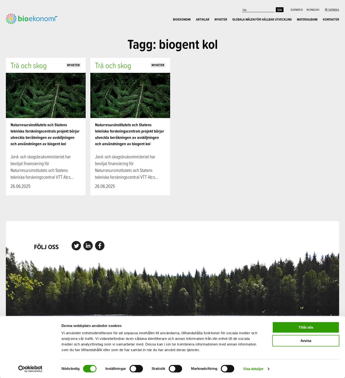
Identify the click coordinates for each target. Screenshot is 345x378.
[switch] (136, 368)
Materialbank (307, 19)
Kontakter (331, 19)
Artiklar (202, 19)
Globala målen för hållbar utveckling (262, 19)
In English (313, 9)
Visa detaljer (253, 369)
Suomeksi (297, 9)
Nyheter (221, 19)
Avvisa (305, 341)
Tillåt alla (306, 327)
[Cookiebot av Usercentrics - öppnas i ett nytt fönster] (30, 368)
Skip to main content (22, 29)
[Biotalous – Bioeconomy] (32, 18)
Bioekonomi (182, 19)
